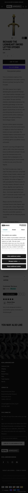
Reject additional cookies (14, 266)
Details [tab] (14, 229)
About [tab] (23, 229)
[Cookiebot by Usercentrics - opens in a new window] (19, 225)
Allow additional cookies (14, 256)
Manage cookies (13, 261)
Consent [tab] (5, 229)
